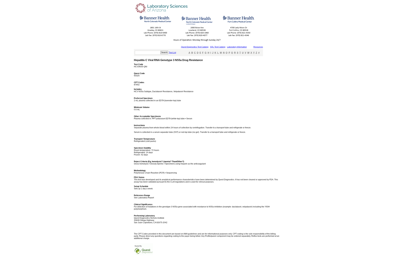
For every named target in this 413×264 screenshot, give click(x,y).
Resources (258, 47)
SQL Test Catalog (217, 47)
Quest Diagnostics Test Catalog (194, 47)
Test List (172, 52)
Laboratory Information (237, 47)
